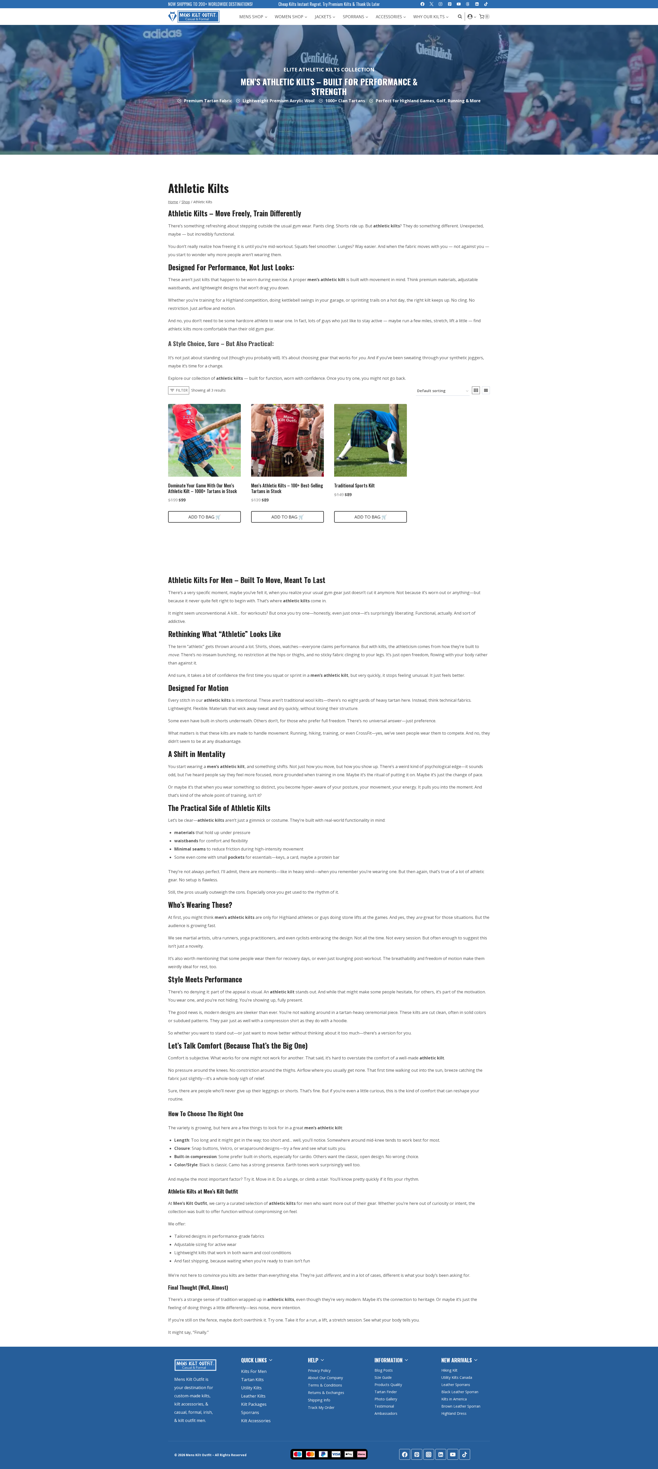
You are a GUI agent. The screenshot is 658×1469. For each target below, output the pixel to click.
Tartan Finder (385, 1391)
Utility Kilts (251, 1388)
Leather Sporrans (455, 1384)
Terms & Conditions (325, 1385)
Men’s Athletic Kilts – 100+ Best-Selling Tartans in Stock (287, 488)
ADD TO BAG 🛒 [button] (204, 517)
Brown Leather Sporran (460, 1406)
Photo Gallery (385, 1399)
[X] (431, 4)
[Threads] (468, 4)
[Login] (472, 16)
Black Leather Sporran (459, 1391)
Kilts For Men (254, 1371)
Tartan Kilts (252, 1379)
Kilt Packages (254, 1404)
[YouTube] (459, 4)
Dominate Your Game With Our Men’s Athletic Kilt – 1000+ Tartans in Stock (202, 488)
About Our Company (325, 1377)
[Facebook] (422, 4)
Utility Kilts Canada (456, 1377)
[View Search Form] (458, 16)
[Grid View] (476, 390)
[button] (475, 16)
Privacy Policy (319, 1370)
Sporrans (250, 1412)
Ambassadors (385, 1413)
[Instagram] (441, 4)
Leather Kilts (253, 1396)
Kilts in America (454, 1399)
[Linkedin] (477, 4)
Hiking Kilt (449, 1370)
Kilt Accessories (256, 1421)
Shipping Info (319, 1400)
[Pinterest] (450, 4)
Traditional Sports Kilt (354, 485)
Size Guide (383, 1377)
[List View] (486, 390)
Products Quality (388, 1384)
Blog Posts (383, 1370)
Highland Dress (454, 1413)
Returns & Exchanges (326, 1392)
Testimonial (384, 1406)
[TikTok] (486, 4)
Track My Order (321, 1407)
